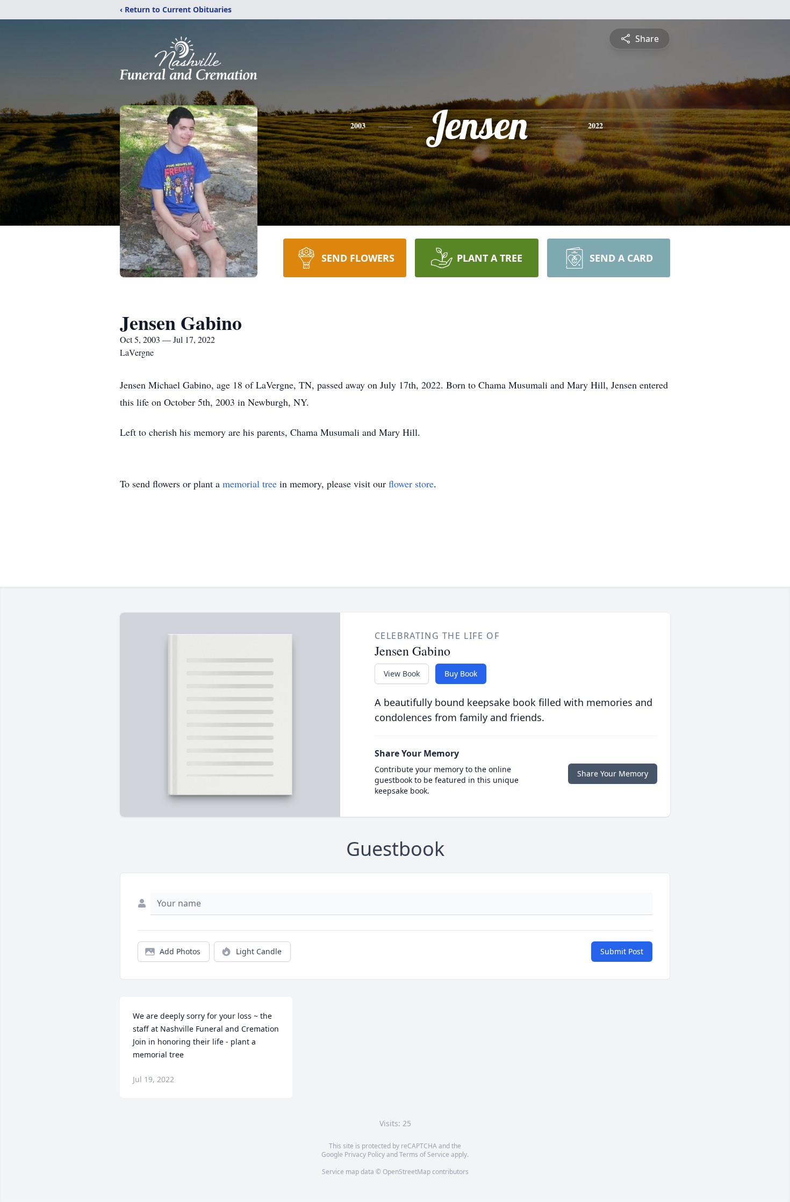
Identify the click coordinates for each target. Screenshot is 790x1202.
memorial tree (249, 483)
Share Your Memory (612, 773)
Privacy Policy (364, 1154)
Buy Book (460, 673)
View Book (402, 673)
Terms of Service (424, 1154)
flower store (411, 483)
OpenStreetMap (406, 1171)
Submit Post (621, 951)
